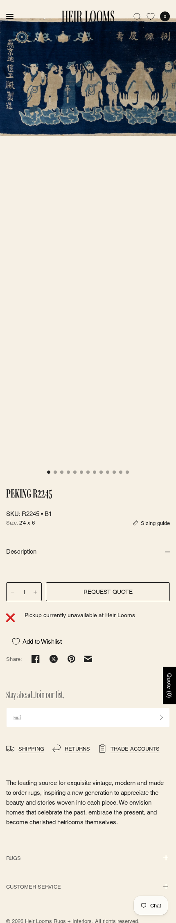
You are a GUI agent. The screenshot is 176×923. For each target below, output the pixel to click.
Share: (14, 659)
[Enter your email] (161, 717)
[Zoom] (88, 77)
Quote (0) (169, 685)
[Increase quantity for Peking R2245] (35, 592)
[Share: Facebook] (35, 659)
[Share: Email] (88, 659)
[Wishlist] (150, 16)
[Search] (137, 16)
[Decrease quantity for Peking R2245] (13, 592)
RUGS (13, 858)
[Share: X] (53, 659)
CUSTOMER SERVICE (33, 887)
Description (21, 551)
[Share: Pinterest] (71, 659)
